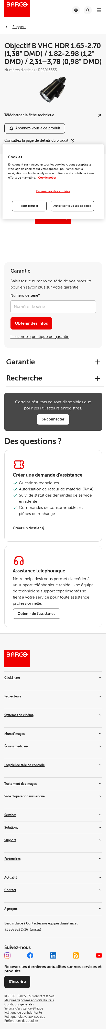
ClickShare (12, 678)
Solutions (11, 827)
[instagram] (7, 955)
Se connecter (53, 419)
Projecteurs (12, 696)
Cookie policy (47, 177)
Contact (10, 890)
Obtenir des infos (31, 323)
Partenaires (12, 859)
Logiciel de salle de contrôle (24, 765)
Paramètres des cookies (53, 191)
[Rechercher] (88, 10)
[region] (53, 182)
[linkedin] (53, 955)
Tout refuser (29, 206)
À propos (10, 909)
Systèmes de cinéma (19, 715)
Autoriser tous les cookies (72, 206)
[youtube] (99, 955)
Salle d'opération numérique (24, 796)
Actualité (10, 877)
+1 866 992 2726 (22, 929)
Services (10, 815)
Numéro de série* (25, 295)
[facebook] (30, 955)
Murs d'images (14, 734)
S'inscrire (17, 981)
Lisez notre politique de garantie (39, 336)
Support (10, 840)
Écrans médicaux (16, 746)
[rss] (76, 955)
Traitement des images (20, 784)
